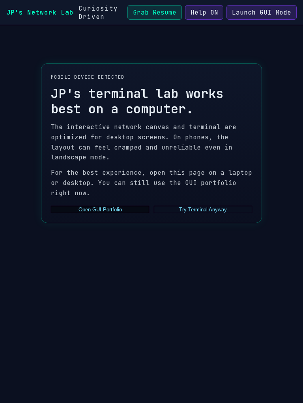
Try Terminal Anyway (203, 210)
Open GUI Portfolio (100, 210)
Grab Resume (154, 12)
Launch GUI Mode (261, 12)
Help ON (204, 12)
